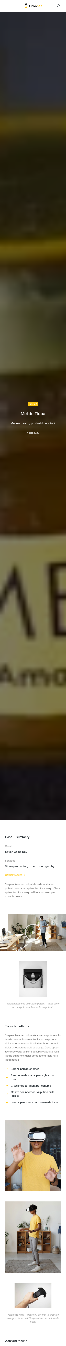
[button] (5, 6)
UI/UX (33, 404)
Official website (13, 874)
